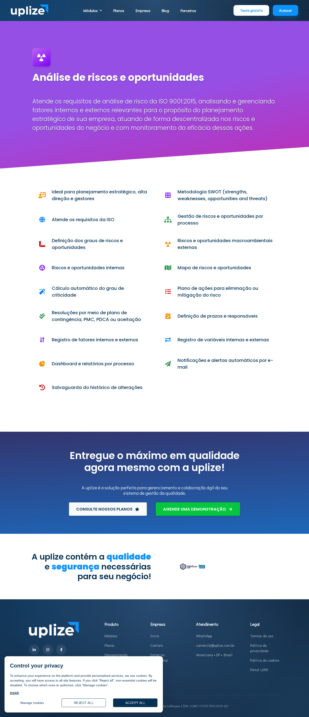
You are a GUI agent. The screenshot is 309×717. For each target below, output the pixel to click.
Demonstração (116, 654)
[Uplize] (29, 10)
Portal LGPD (259, 669)
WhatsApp (204, 635)
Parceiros (188, 10)
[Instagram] (48, 649)
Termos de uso (261, 635)
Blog (165, 10)
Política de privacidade (259, 648)
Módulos (111, 635)
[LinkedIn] (34, 649)
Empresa (142, 10)
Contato (156, 645)
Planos (118, 10)
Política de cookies (264, 660)
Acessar (285, 10)
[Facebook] (61, 649)
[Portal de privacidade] (192, 566)
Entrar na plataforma (159, 657)
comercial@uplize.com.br (215, 645)
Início (154, 635)
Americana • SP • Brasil (214, 654)
